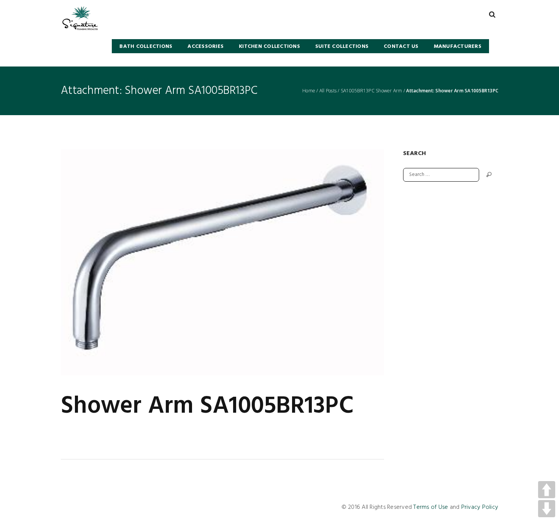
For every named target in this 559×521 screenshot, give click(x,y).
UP (546, 489)
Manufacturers (457, 46)
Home (308, 91)
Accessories (205, 46)
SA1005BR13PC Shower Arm (371, 91)
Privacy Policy (480, 507)
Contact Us (401, 46)
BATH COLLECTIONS (145, 46)
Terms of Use (430, 507)
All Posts (328, 91)
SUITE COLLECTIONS (341, 46)
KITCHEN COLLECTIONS (269, 46)
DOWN (546, 508)
